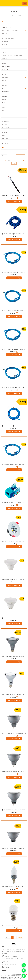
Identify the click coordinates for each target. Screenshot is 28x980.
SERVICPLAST (5, 121)
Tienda (14, 15)
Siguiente (19, 937)
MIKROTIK (4, 74)
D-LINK (4, 118)
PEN (13, 163)
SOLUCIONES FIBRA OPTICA (9, 94)
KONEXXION (5, 138)
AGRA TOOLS (5, 116)
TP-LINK (4, 52)
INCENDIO (4, 33)
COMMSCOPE (5, 91)
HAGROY (4, 85)
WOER (3, 110)
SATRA (4, 80)
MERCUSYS (5, 77)
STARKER (4, 113)
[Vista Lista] (5, 156)
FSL (3, 49)
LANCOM (4, 132)
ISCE (3, 3)
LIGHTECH (4, 96)
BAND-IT (4, 105)
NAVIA (3, 47)
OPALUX (4, 63)
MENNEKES (5, 41)
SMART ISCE (5, 143)
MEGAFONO (5, 60)
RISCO (3, 83)
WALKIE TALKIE (6, 66)
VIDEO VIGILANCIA (7, 27)
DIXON (19, 15)
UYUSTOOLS (5, 69)
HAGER (4, 72)
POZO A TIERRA (6, 36)
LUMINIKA (4, 99)
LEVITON (4, 44)
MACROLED (5, 129)
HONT (3, 107)
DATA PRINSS (5, 127)
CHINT (3, 102)
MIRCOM (4, 124)
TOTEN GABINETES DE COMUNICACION (12, 55)
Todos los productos (7, 25)
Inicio (8, 15)
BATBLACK (5, 141)
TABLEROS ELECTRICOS (8, 38)
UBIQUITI (4, 58)
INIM (3, 135)
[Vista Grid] (2, 156)
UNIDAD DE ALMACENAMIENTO (10, 30)
